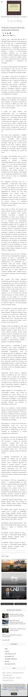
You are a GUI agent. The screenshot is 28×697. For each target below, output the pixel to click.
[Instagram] (18, 21)
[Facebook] (8, 21)
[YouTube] (12, 21)
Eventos (7, 651)
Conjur (7, 556)
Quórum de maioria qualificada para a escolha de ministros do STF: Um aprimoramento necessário (14, 583)
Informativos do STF (10, 654)
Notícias (13, 35)
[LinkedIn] (21, 21)
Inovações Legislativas (11, 659)
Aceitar (14, 693)
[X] (15, 21)
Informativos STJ (9, 656)
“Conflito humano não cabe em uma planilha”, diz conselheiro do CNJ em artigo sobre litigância (12, 596)
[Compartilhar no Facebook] (3, 33)
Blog (6, 648)
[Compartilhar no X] (5, 33)
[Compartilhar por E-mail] (10, 33)
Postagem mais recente (7, 604)
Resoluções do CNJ (10, 664)
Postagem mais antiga (20, 604)
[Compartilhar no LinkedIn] (8, 33)
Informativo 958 (5, 640)
